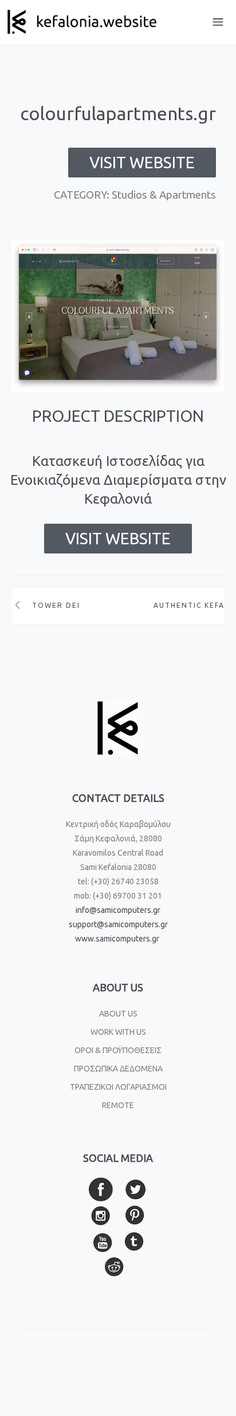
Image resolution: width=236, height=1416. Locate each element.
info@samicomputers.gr (118, 910)
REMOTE (118, 1105)
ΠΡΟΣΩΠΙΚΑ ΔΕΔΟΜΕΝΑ (118, 1068)
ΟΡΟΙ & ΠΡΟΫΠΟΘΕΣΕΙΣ (118, 1050)
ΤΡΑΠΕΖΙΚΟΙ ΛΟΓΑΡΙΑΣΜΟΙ (118, 1086)
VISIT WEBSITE (142, 162)
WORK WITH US (118, 1032)
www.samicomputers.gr (117, 938)
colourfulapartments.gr (118, 113)
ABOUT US (118, 1013)
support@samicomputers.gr (118, 924)
